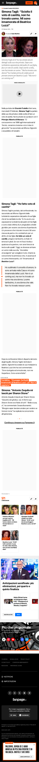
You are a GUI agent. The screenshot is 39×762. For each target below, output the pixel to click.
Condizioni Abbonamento (20, 662)
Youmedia (5, 659)
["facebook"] (22, 639)
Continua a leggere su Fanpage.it (19, 422)
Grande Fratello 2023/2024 (11, 8)
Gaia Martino (16, 33)
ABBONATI (29, 2)
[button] (35, 34)
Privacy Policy (25, 659)
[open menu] (2, 3)
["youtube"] (13, 639)
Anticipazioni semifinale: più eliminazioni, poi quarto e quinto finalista (18, 586)
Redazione (5, 665)
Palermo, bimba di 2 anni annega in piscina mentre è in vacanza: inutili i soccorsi (18, 749)
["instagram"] (8, 639)
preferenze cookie (16, 665)
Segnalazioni (14, 659)
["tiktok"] (4, 639)
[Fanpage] (19, 699)
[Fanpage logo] (11, 3)
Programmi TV (6, 493)
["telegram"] (27, 639)
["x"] (17, 639)
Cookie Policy (6, 662)
